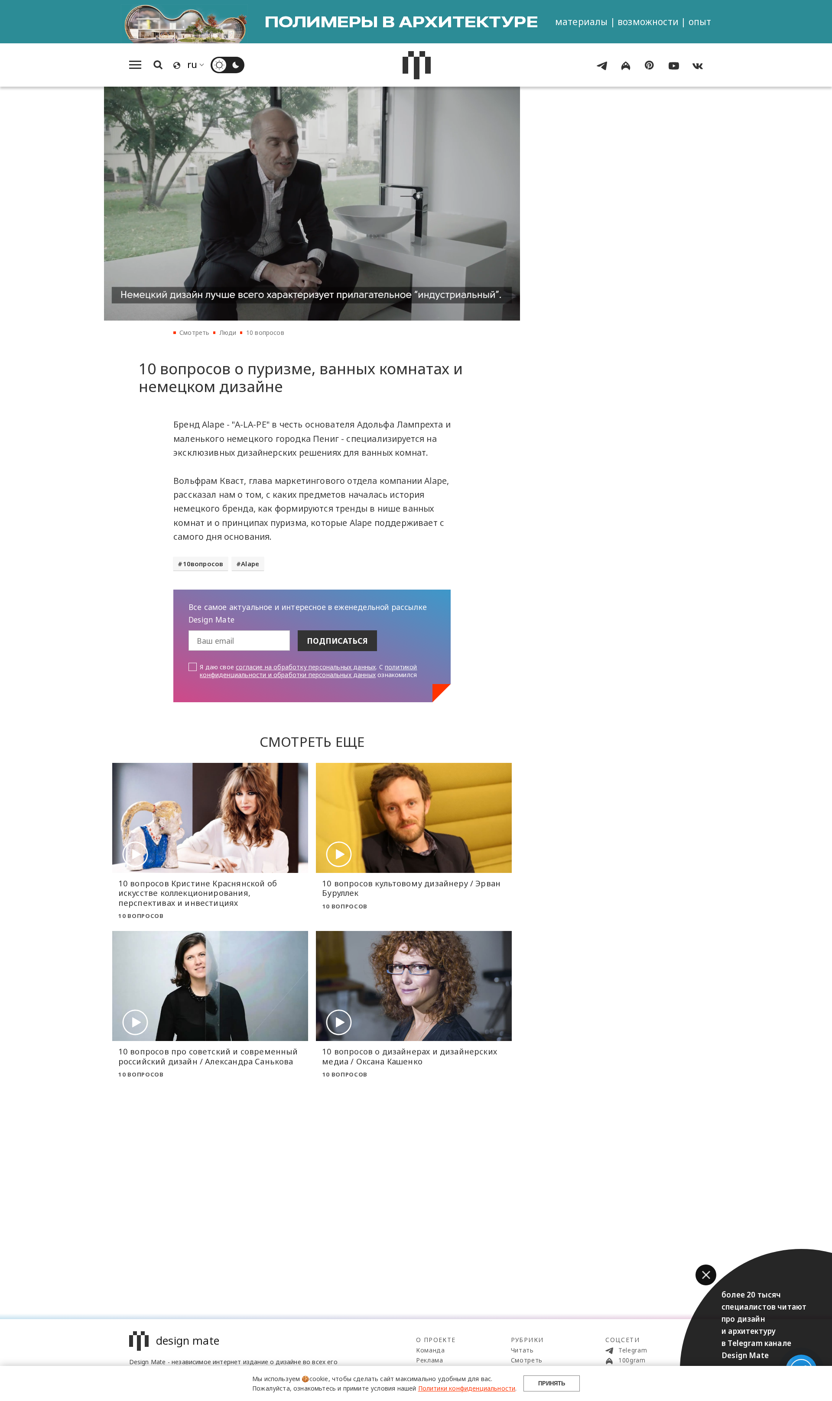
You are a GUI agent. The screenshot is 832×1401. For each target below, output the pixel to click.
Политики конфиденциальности (467, 1388)
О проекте (436, 1340)
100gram (631, 1360)
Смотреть (194, 332)
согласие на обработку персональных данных (306, 667)
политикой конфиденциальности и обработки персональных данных (308, 671)
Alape (250, 563)
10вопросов (203, 563)
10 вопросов (265, 332)
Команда (430, 1350)
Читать (522, 1350)
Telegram (631, 1350)
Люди (228, 332)
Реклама (429, 1360)
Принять (551, 1383)
